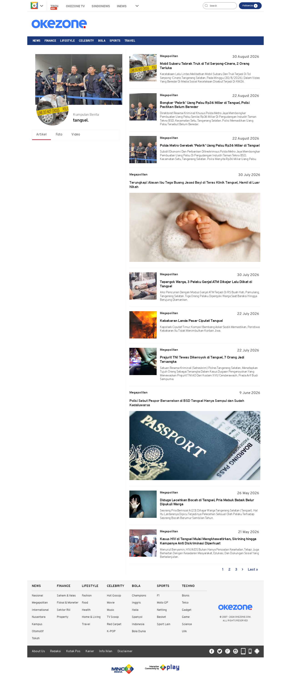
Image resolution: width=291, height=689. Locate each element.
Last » (253, 569)
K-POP (111, 631)
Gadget (186, 610)
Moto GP (162, 602)
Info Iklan (105, 651)
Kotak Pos (73, 651)
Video (75, 134)
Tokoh (36, 638)
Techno (188, 586)
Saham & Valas (66, 595)
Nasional (37, 595)
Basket (161, 617)
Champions (139, 595)
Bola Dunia (139, 631)
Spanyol (137, 617)
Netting (162, 610)
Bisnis (185, 595)
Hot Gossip (114, 595)
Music (110, 610)
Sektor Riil (63, 610)
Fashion (87, 595)
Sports (115, 40)
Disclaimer (125, 651)
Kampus (37, 624)
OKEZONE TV (75, 6)
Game (186, 617)
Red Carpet (114, 624)
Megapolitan (40, 602)
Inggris (136, 602)
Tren (54, 7)
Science (187, 624)
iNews (122, 6)
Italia (135, 610)
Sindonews (101, 6)
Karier (89, 651)
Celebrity (86, 40)
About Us (38, 651)
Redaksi (55, 651)
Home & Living (91, 617)
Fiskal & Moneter (67, 602)
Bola (102, 40)
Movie (111, 602)
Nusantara (38, 617)
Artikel (41, 134)
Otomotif (37, 631)
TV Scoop (113, 617)
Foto (59, 134)
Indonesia (138, 624)
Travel (130, 40)
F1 (158, 595)
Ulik (184, 631)
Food (85, 602)
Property (62, 617)
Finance (50, 40)
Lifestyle (67, 40)
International (40, 610)
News (36, 40)
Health (86, 610)
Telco (185, 602)
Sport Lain (163, 624)
